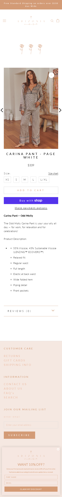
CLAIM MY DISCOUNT (31, 489)
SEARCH (11, 397)
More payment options (31, 207)
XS (7, 179)
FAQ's (9, 393)
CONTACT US (15, 384)
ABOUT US (13, 388)
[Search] (52, 20)
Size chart (53, 173)
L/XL (44, 179)
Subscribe (19, 435)
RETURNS (12, 356)
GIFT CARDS (14, 360)
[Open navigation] (4, 20)
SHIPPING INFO (18, 365)
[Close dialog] (58, 449)
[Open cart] (57, 20)
